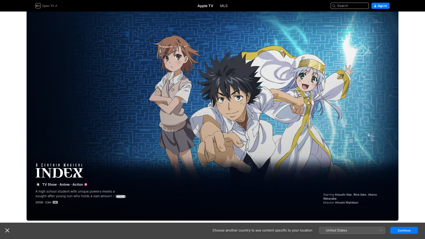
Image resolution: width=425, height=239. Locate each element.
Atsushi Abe (343, 194)
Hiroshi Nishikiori (346, 202)
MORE (120, 196)
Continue (404, 230)
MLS (224, 6)
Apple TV (205, 6)
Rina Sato (360, 194)
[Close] (7, 230)
